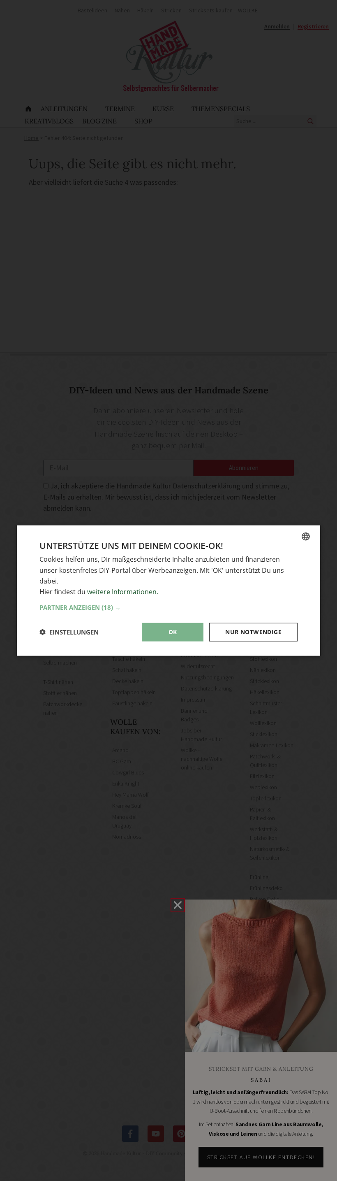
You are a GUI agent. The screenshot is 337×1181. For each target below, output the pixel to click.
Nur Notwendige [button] (253, 632)
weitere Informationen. (122, 591)
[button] (168, 607)
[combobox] (306, 536)
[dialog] (168, 590)
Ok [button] (172, 632)
